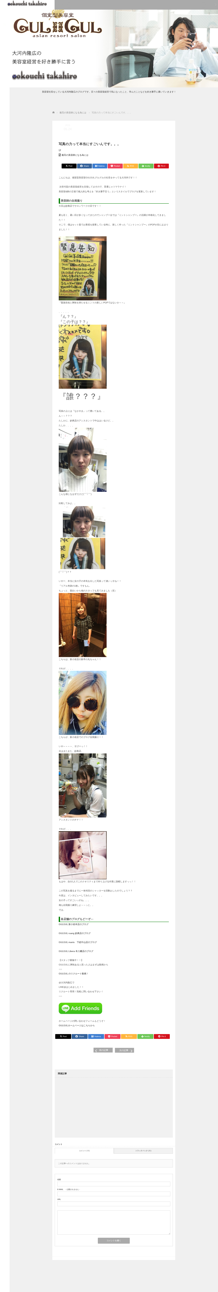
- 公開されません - (68, 1189)
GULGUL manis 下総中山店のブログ (78, 942)
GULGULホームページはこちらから (77, 1025)
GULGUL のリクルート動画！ (74, 973)
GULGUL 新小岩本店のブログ (74, 924)
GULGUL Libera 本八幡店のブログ (76, 951)
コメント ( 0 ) (84, 1151)
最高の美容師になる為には (75, 155)
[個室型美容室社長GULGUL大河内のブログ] (27, 3)
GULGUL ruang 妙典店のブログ (75, 933)
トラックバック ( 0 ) (143, 1151)
